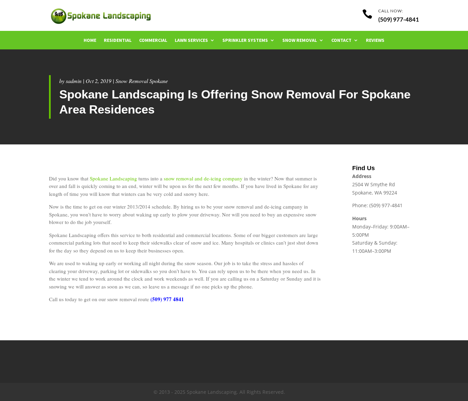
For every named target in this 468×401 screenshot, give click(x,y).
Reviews (375, 40)
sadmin (74, 80)
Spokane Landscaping (113, 178)
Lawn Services (191, 40)
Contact (341, 40)
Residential (118, 40)
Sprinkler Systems (245, 40)
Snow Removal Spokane (141, 80)
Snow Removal (299, 40)
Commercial (153, 40)
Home (90, 40)
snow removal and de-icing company (203, 178)
